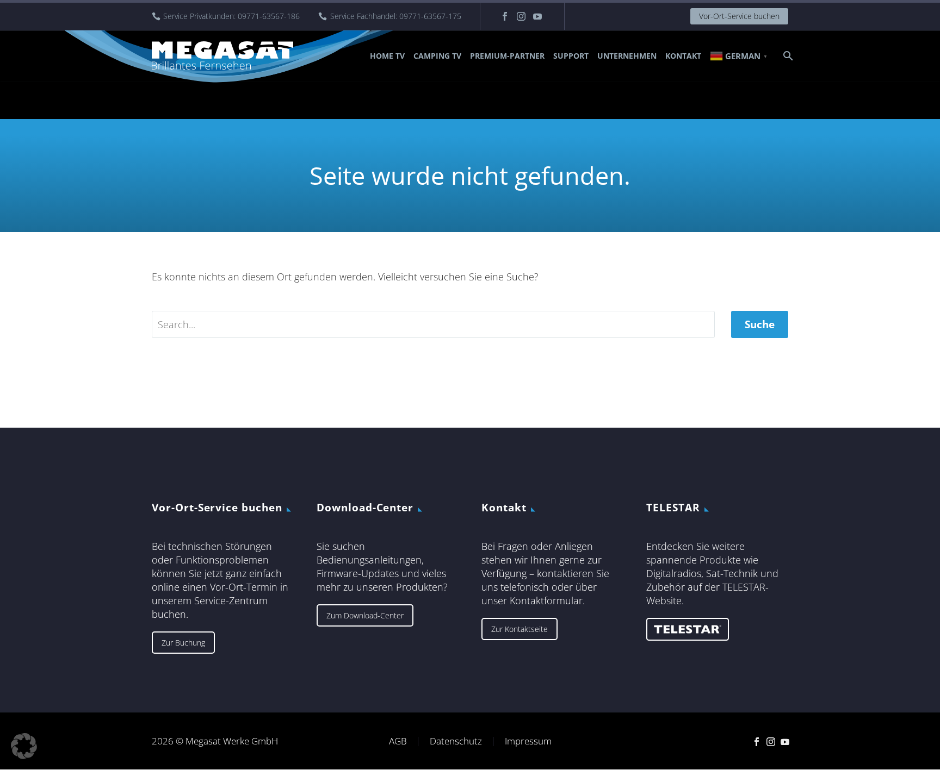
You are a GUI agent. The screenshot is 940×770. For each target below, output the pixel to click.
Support (571, 56)
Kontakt (683, 56)
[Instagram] (521, 16)
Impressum (528, 741)
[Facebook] (505, 16)
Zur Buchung (183, 642)
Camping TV (437, 56)
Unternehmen (627, 56)
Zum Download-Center (365, 615)
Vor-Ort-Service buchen (739, 16)
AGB (398, 741)
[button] (24, 746)
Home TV (387, 56)
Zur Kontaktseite (519, 629)
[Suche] (786, 55)
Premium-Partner (507, 56)
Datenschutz (456, 741)
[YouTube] (537, 16)
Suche (760, 324)
